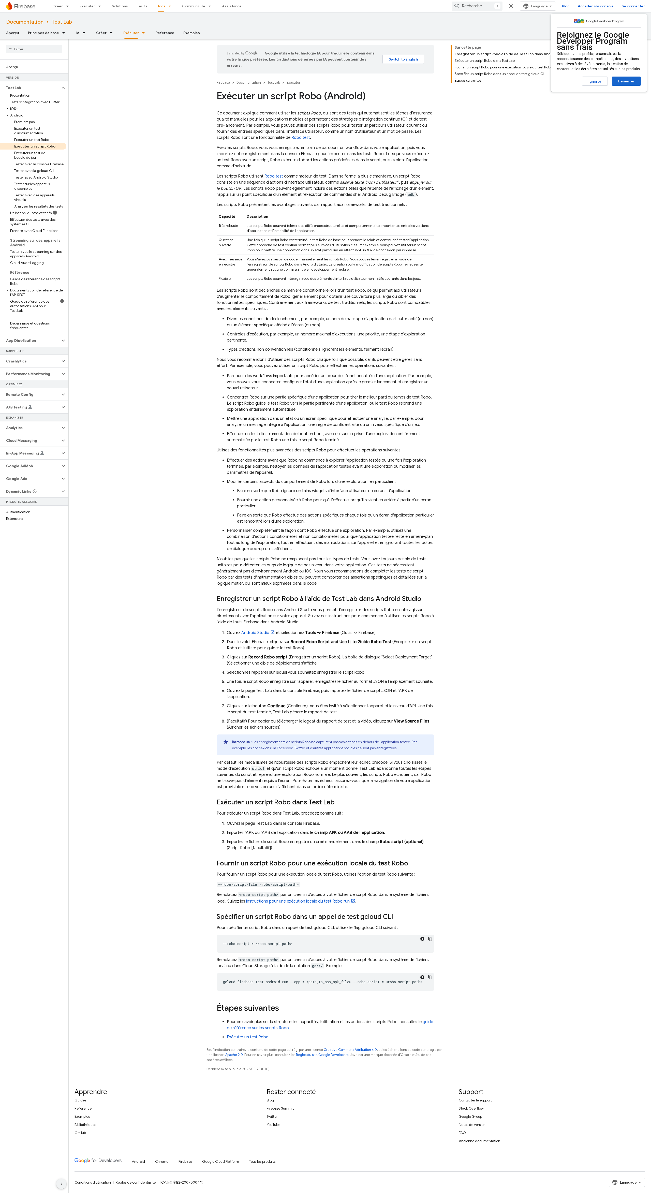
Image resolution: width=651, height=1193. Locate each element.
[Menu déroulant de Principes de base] (65, 33)
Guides (80, 1100)
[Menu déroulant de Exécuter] (101, 6)
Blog (566, 6)
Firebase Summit (280, 1108)
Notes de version (472, 1124)
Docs (160, 6)
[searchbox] (34, 49)
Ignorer (594, 81)
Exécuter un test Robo (248, 1037)
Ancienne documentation (479, 1141)
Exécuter (87, 6)
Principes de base (43, 33)
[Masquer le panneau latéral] (61, 1184)
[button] (30, 87)
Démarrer (626, 81)
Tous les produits (262, 1161)
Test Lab (62, 22)
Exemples (191, 33)
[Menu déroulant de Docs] (171, 6)
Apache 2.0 (234, 1055)
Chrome (161, 1161)
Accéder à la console (596, 6)
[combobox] (477, 6)
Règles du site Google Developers (322, 1055)
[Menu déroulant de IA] (85, 33)
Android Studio (255, 632)
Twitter (272, 1116)
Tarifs (142, 6)
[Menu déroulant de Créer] (69, 6)
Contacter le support (475, 1100)
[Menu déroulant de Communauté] (211, 6)
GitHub (80, 1132)
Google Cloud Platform (220, 1161)
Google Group (470, 1116)
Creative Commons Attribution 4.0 (350, 1050)
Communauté (193, 6)
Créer (57, 6)
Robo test (300, 137)
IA (77, 33)
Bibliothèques (85, 1124)
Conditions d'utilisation (93, 1182)
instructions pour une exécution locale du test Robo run (298, 901)
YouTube (273, 1124)
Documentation (24, 22)
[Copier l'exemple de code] (430, 939)
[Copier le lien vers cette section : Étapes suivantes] (284, 1009)
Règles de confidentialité (136, 1182)
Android (138, 1161)
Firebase (223, 82)
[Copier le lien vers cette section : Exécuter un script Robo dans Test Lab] (340, 803)
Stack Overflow (471, 1108)
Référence (165, 33)
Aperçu (12, 33)
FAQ (462, 1132)
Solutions (120, 6)
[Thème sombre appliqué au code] (422, 939)
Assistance (232, 6)
